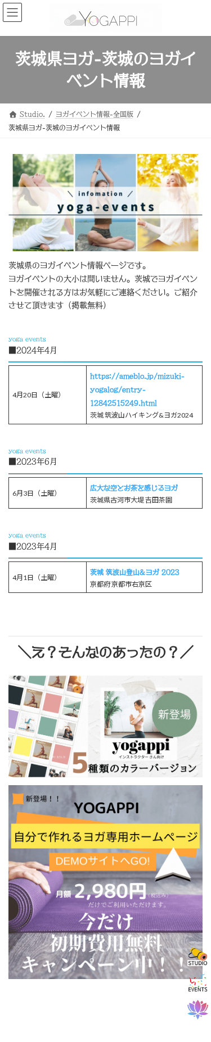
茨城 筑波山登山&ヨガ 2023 (134, 572)
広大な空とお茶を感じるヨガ (134, 487)
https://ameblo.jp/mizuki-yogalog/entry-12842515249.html (137, 389)
